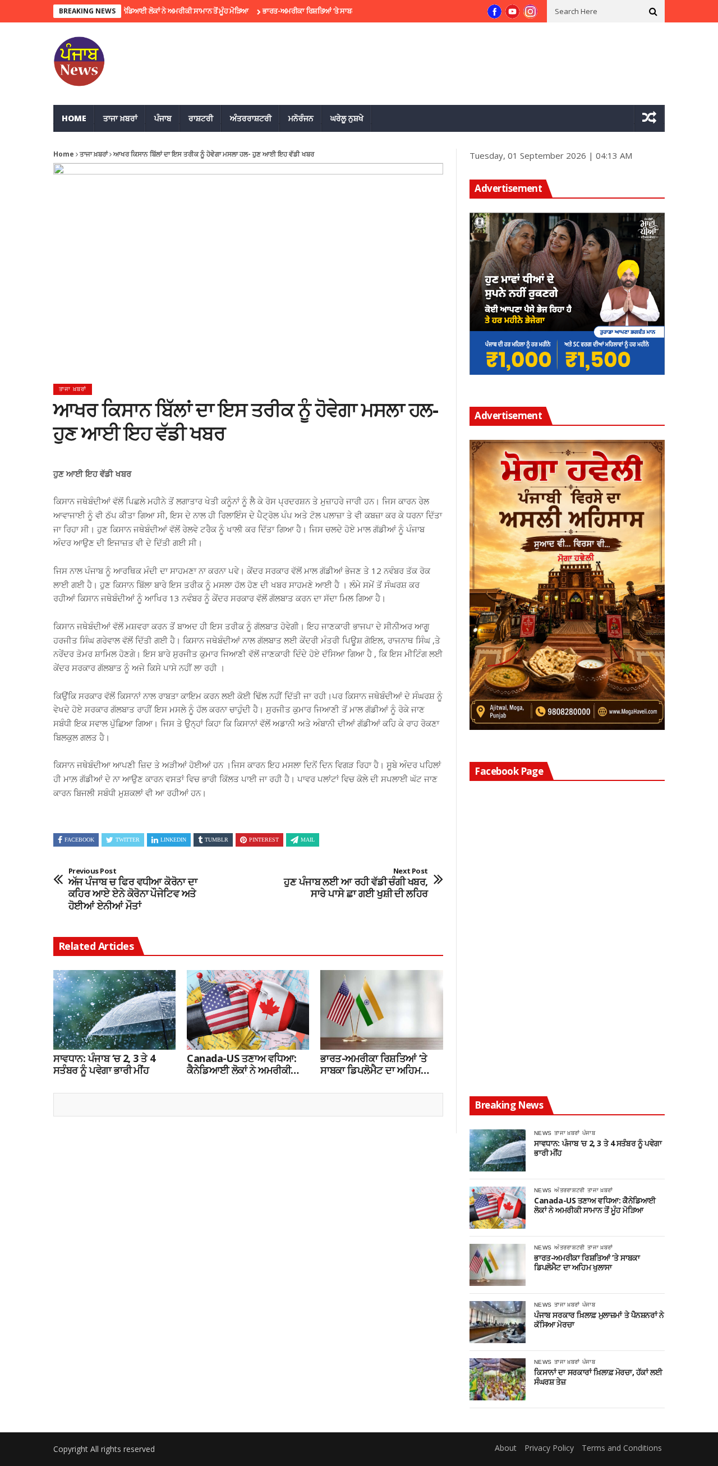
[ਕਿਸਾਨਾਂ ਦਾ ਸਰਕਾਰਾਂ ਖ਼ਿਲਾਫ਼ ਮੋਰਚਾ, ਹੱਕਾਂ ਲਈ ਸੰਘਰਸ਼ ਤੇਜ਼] (498, 1379)
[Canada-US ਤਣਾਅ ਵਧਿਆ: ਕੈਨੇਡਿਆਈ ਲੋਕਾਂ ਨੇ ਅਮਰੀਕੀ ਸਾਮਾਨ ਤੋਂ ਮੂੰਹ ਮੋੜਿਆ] (248, 1010)
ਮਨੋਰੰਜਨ (301, 118)
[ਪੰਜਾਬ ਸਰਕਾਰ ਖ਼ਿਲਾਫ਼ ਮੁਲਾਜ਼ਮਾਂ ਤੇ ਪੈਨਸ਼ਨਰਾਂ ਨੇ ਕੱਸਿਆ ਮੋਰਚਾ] (498, 1322)
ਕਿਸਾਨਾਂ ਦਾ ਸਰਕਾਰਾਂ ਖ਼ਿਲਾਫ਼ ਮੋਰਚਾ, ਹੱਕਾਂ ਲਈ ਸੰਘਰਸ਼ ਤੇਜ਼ (598, 1377)
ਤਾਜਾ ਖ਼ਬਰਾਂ (120, 118)
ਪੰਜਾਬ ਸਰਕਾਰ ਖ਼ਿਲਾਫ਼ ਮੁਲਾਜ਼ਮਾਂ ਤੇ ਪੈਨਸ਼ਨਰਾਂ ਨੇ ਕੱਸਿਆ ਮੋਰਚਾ (599, 1320)
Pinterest (264, 840)
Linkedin (173, 840)
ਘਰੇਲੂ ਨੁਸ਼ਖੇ (346, 118)
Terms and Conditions (622, 1447)
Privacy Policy (549, 1447)
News (542, 1133)
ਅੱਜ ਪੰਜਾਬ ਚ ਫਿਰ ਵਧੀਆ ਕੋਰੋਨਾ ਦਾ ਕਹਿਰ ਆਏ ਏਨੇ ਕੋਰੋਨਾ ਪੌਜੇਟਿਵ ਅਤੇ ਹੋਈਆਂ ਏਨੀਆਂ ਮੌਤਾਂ (132, 889)
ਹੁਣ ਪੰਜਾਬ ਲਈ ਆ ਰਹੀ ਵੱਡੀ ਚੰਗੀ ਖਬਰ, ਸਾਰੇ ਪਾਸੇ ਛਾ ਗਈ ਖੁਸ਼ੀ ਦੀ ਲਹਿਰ (356, 883)
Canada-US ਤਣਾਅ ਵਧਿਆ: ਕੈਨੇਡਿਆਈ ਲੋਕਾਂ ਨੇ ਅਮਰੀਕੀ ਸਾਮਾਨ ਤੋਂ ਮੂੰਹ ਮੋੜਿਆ (241, 1065)
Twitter (128, 840)
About (506, 1447)
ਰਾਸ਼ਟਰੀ (200, 118)
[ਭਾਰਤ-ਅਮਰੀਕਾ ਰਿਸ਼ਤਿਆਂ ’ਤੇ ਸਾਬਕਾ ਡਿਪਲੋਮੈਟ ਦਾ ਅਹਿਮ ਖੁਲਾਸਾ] (381, 1010)
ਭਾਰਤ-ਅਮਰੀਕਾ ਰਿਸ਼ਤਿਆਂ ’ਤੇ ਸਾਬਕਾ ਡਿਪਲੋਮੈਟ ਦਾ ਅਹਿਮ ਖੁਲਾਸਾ (318, 11)
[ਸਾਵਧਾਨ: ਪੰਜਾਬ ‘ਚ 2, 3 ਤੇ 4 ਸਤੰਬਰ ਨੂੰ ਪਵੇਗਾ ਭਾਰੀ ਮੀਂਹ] (114, 1010)
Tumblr (216, 840)
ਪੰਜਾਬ (163, 118)
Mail (308, 840)
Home (74, 118)
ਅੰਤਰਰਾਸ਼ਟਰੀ (250, 118)
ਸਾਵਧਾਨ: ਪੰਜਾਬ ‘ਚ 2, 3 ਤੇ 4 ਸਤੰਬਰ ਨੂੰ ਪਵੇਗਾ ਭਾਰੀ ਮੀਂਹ (104, 1065)
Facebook (79, 840)
